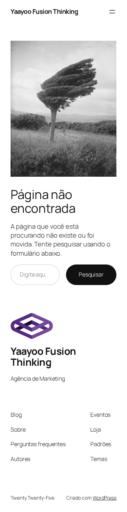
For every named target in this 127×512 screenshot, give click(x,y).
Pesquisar (91, 274)
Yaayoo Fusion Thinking (44, 11)
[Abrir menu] (112, 11)
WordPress (104, 497)
